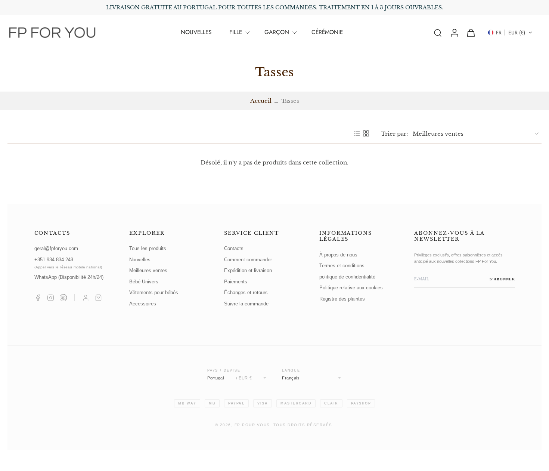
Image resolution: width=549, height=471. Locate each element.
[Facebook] (37, 297)
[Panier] (98, 297)
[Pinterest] (63, 297)
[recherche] (437, 32)
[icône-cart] (470, 32)
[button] (510, 33)
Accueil (261, 100)
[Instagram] (50, 297)
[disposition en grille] (366, 133)
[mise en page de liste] (357, 133)
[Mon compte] (85, 297)
